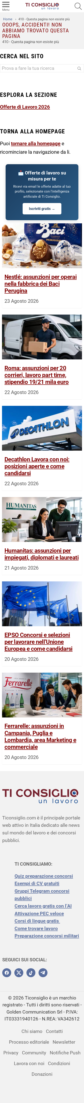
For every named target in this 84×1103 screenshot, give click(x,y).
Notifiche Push (65, 1052)
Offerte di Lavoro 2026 (25, 107)
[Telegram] (43, 972)
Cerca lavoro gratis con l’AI (43, 906)
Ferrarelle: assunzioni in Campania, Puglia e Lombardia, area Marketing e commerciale (40, 736)
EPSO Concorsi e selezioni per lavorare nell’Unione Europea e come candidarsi (38, 642)
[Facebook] (6, 972)
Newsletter (64, 1042)
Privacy (10, 1052)
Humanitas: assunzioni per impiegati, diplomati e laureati (41, 554)
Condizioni (59, 1063)
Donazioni (42, 1074)
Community (34, 1052)
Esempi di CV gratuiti (37, 883)
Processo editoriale (29, 1042)
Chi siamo (32, 1031)
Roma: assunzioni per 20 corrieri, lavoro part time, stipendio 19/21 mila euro (36, 375)
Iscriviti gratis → (42, 209)
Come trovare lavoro (36, 928)
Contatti (54, 1031)
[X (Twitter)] (18, 972)
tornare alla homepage (35, 143)
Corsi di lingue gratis (37, 921)
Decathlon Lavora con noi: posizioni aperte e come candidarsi (36, 466)
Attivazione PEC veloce (39, 913)
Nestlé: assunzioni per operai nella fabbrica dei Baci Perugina (40, 284)
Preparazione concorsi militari (47, 936)
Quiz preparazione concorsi (44, 876)
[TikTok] (30, 972)
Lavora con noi (29, 1063)
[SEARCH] (78, 6)
